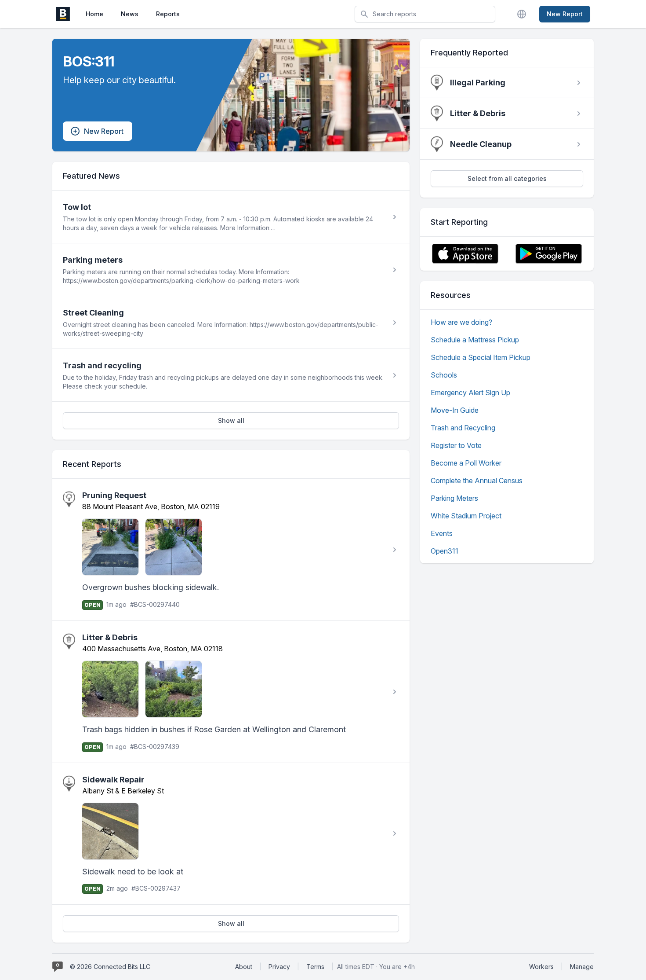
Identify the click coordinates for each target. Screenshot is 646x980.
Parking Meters (454, 498)
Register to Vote (456, 445)
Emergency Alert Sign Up (470, 392)
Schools (444, 375)
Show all (231, 420)
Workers (541, 966)
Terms (315, 966)
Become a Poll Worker (466, 463)
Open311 (444, 551)
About (243, 966)
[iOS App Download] (465, 254)
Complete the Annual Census (477, 480)
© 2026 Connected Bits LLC (110, 966)
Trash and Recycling (463, 427)
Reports (168, 14)
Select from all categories (507, 178)
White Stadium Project (466, 515)
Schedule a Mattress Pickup (475, 339)
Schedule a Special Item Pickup (480, 357)
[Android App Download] (548, 254)
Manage (582, 966)
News (129, 14)
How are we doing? (461, 322)
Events (442, 533)
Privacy (279, 966)
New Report (565, 14)
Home (94, 14)
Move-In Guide (455, 410)
